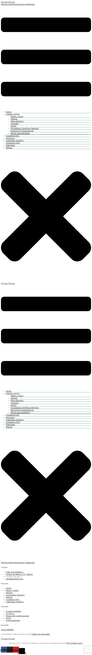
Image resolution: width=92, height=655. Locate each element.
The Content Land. (74, 643)
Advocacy (10, 138)
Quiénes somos (13, 114)
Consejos (15, 124)
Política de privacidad (40, 634)
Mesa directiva (17, 121)
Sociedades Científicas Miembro (25, 128)
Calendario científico (15, 140)
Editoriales (10, 145)
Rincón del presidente (20, 133)
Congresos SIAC (13, 143)
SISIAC (14, 126)
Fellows (9, 148)
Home (8, 112)
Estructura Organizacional (22, 131)
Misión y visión (17, 116)
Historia (14, 119)
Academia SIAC (13, 136)
